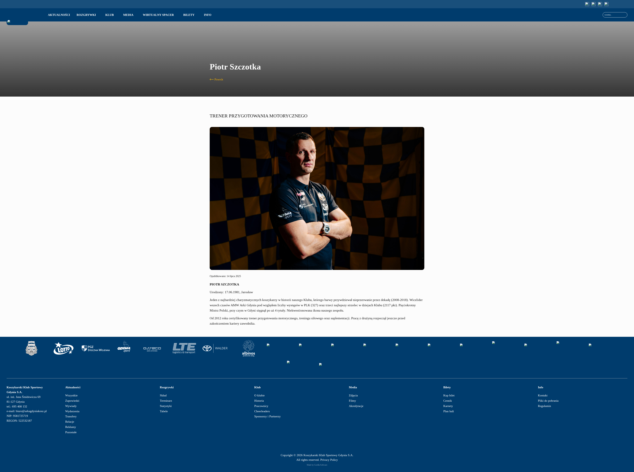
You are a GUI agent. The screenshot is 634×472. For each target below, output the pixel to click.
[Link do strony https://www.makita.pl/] (442, 348)
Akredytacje (356, 406)
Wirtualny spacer (158, 15)
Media (128, 15)
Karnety (448, 406)
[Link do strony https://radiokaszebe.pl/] (345, 348)
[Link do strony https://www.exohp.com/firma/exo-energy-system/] (571, 348)
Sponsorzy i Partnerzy (267, 416)
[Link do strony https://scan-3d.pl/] (377, 348)
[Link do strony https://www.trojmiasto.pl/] (313, 348)
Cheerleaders (262, 411)
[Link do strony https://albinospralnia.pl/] (249, 348)
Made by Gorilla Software (317, 465)
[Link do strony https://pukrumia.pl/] (333, 368)
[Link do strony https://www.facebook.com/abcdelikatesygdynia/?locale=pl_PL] (301, 368)
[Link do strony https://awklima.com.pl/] (538, 348)
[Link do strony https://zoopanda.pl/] (603, 348)
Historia (259, 400)
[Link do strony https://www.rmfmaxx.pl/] (281, 348)
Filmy (352, 400)
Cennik (447, 400)
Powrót (218, 79)
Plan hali (448, 411)
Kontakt (542, 395)
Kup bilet (449, 395)
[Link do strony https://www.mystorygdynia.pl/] (410, 348)
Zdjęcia (353, 395)
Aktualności (59, 15)
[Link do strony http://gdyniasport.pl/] (124, 348)
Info (207, 15)
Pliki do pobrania (548, 400)
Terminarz (166, 400)
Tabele (164, 411)
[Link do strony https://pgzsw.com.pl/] (96, 348)
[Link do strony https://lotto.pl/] (64, 348)
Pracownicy (261, 406)
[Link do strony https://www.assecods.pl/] (152, 348)
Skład (163, 395)
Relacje (69, 421)
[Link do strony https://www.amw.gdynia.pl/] (31, 348)
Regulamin (544, 406)
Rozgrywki (86, 15)
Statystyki (166, 406)
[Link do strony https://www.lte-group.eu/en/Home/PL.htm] (184, 348)
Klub (109, 15)
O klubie (259, 395)
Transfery (71, 416)
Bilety (188, 15)
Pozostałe (71, 432)
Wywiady (71, 406)
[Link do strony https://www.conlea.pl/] (474, 348)
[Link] (587, 4)
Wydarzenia (72, 411)
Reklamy (70, 427)
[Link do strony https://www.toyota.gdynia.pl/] (216, 348)
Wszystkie (71, 395)
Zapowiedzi (72, 400)
